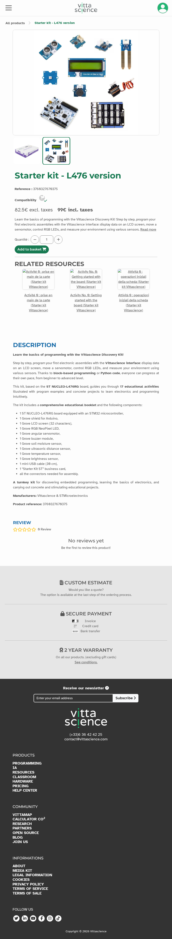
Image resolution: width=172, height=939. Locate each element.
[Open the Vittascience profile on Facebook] (41, 919)
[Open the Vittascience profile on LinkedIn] (25, 919)
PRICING (21, 786)
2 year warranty (88, 650)
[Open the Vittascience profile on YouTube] (33, 919)
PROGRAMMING (27, 763)
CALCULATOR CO (29, 819)
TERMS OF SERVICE (30, 889)
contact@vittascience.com (86, 739)
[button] (26, 151)
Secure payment (88, 614)
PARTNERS (22, 828)
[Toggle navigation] (9, 7)
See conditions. (86, 662)
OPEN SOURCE (26, 833)
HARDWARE (23, 781)
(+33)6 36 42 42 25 (86, 734)
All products (15, 23)
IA (15, 768)
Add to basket (29, 249)
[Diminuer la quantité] (35, 239)
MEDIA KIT (22, 870)
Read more (148, 229)
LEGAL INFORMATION (32, 875)
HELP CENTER (25, 790)
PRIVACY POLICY (28, 884)
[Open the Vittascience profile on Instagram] (50, 919)
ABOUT (19, 866)
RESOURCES (23, 772)
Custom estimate (87, 583)
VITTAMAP (22, 815)
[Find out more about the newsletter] (107, 688)
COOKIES (21, 879)
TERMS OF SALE (27, 893)
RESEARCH (22, 824)
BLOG (18, 837)
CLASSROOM (24, 777)
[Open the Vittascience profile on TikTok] (58, 919)
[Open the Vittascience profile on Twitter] (16, 919)
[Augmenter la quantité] (58, 239)
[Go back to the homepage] (86, 8)
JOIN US (20, 842)
